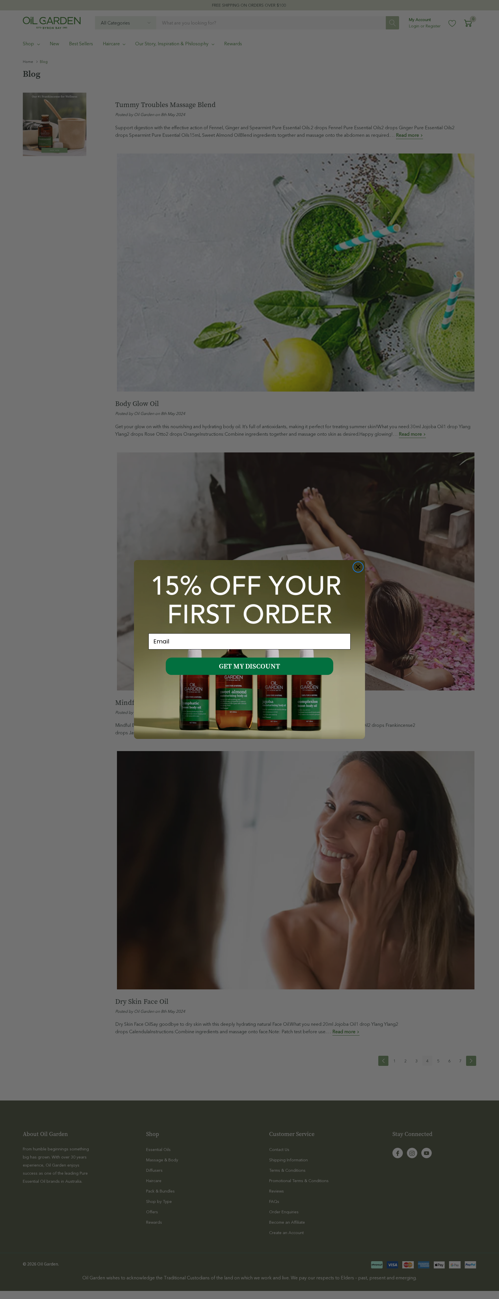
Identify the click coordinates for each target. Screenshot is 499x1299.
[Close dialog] (358, 567)
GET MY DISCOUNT (249, 666)
